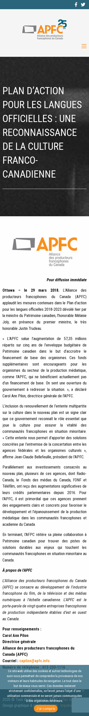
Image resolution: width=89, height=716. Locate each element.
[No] (82, 690)
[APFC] (44, 30)
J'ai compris (45, 709)
